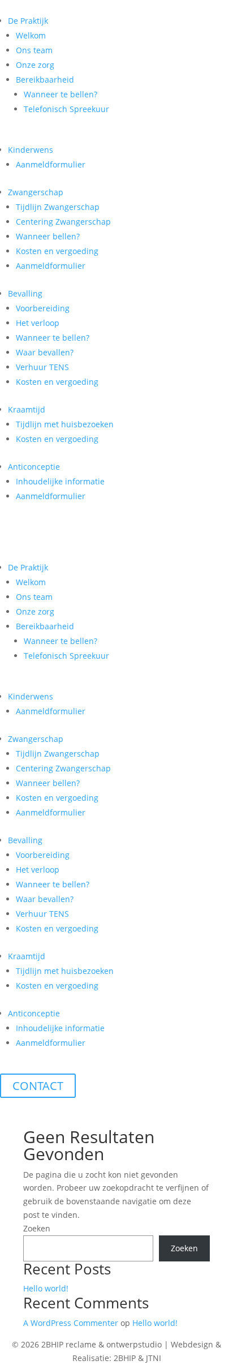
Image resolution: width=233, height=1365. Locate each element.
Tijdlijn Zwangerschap (58, 206)
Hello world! (45, 1288)
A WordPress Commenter (70, 1322)
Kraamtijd (26, 409)
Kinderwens (30, 149)
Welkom (31, 35)
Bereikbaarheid (45, 79)
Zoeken (36, 1228)
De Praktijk (28, 20)
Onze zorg (35, 64)
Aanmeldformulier (50, 164)
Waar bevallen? (45, 352)
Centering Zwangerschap (63, 221)
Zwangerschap (35, 192)
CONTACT (37, 1085)
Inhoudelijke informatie (60, 481)
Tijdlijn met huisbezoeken (65, 424)
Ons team (34, 50)
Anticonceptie (34, 466)
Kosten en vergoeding (57, 251)
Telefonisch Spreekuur (66, 109)
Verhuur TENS (42, 367)
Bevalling (25, 293)
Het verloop (37, 322)
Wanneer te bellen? (60, 94)
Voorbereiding (43, 308)
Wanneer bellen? (48, 236)
